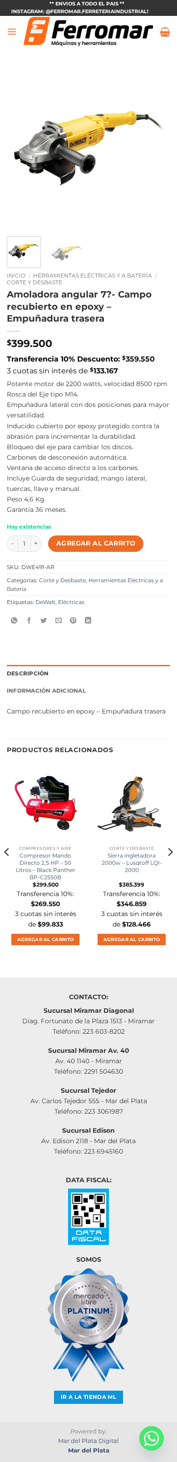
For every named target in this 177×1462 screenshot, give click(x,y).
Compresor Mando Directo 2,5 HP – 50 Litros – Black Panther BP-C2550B (45, 866)
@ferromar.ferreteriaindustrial (87, 12)
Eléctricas (71, 602)
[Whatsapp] (151, 1438)
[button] (12, 31)
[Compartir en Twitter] (43, 621)
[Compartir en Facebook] (29, 621)
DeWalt (45, 602)
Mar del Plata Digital (88, 1440)
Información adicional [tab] (46, 691)
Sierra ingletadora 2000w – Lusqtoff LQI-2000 (132, 862)
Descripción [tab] (28, 673)
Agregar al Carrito (96, 543)
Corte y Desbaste (34, 282)
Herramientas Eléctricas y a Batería (92, 275)
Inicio (16, 275)
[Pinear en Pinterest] (73, 621)
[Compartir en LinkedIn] (88, 621)
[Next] (156, 147)
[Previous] (21, 147)
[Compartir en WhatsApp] (14, 621)
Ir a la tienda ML (88, 1397)
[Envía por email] (58, 621)
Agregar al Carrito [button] (45, 939)
